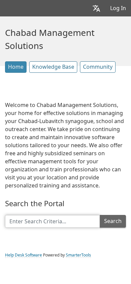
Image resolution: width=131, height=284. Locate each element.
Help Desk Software (23, 255)
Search (113, 221)
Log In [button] (118, 8)
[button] (96, 8)
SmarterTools (78, 255)
